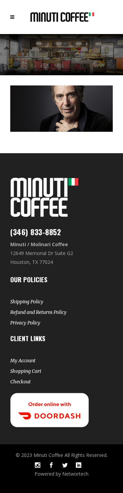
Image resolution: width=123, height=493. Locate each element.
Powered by (48, 474)
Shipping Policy (26, 302)
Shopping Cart (25, 371)
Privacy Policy (25, 323)
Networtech (75, 474)
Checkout (20, 382)
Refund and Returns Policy (38, 312)
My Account (23, 360)
